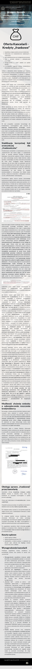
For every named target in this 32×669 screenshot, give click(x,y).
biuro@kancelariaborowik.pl (25, 2)
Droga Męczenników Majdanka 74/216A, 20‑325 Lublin (21, 1)
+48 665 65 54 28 (14, 2)
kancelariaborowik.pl (24, 660)
